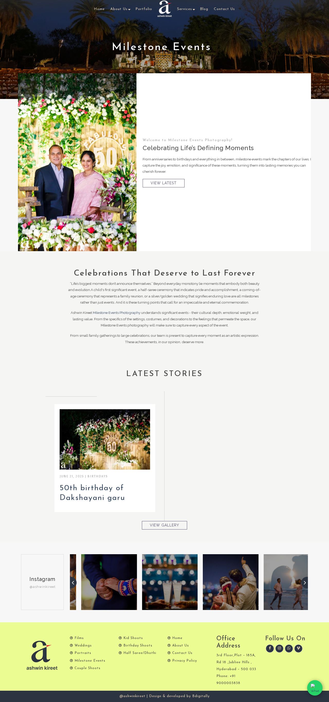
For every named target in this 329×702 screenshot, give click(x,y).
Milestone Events (90, 660)
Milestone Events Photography (116, 313)
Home (99, 9)
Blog (204, 9)
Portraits (83, 653)
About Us (118, 9)
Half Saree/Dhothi (139, 653)
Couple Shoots (87, 668)
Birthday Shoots (137, 645)
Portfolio (143, 9)
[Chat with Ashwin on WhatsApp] (315, 688)
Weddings (83, 645)
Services (184, 9)
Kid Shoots (133, 638)
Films (79, 638)
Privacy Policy (184, 660)
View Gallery (105, 439)
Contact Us (224, 9)
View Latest (164, 183)
